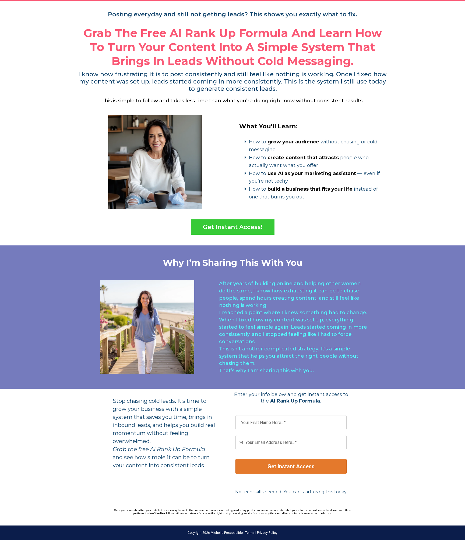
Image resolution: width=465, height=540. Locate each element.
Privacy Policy (266, 533)
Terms (249, 533)
